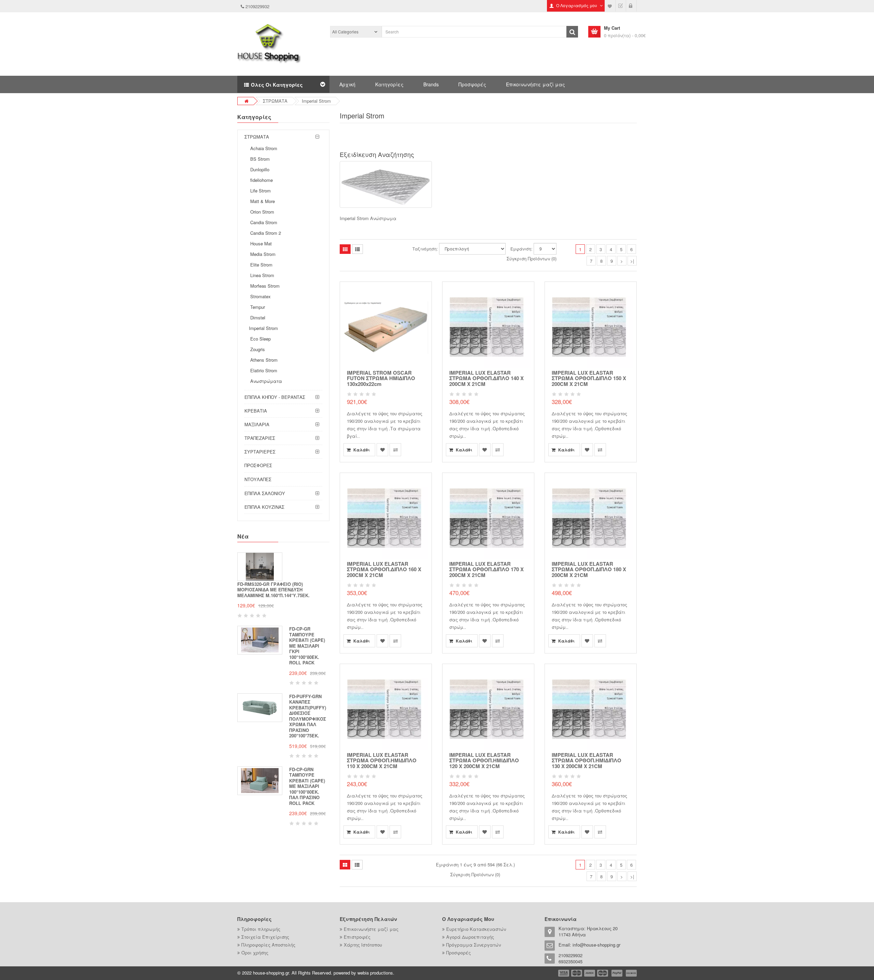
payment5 (617, 973)
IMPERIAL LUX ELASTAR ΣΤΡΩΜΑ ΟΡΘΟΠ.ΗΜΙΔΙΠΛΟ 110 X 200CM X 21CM (382, 760)
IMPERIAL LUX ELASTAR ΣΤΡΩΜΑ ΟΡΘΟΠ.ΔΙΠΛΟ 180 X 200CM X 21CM (589, 569)
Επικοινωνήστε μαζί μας (535, 84)
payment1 (564, 973)
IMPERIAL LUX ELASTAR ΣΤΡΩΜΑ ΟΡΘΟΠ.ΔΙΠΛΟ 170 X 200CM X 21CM (486, 569)
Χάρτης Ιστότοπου (363, 944)
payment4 (603, 973)
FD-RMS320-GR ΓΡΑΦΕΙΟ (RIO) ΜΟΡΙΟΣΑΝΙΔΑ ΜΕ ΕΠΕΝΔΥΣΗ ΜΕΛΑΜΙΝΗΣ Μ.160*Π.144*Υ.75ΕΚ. (273, 590)
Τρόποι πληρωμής (260, 929)
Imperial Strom (316, 101)
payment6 (630, 973)
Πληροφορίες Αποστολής (268, 944)
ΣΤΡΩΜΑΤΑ (275, 101)
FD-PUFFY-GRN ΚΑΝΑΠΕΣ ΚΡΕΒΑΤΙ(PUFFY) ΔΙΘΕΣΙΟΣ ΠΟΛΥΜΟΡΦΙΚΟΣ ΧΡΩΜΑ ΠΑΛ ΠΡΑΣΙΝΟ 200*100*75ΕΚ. (307, 716)
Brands (431, 84)
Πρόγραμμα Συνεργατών (473, 944)
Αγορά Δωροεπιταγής (470, 937)
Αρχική (347, 84)
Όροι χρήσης (254, 952)
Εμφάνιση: (521, 248)
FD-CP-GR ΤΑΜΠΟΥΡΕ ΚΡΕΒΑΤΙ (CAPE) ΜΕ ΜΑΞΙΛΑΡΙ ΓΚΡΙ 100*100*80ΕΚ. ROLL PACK (307, 645)
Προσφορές (472, 84)
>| (632, 261)
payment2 (577, 973)
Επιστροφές (357, 937)
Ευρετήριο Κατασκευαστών (476, 929)
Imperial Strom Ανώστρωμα (368, 218)
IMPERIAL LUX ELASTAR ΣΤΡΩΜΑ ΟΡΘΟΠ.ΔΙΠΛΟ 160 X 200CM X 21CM (384, 569)
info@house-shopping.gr (596, 944)
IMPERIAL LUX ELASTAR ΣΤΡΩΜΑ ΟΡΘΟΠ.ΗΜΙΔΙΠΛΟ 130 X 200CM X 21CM (586, 760)
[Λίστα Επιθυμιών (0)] (610, 6)
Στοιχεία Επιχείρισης (265, 937)
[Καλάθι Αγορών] (631, 6)
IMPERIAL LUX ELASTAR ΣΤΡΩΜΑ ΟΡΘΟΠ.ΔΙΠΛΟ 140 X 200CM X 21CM (486, 378)
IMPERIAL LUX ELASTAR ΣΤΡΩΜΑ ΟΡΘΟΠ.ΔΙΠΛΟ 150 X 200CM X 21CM (589, 378)
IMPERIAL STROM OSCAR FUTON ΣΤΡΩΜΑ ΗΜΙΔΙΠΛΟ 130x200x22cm (381, 378)
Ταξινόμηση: (425, 248)
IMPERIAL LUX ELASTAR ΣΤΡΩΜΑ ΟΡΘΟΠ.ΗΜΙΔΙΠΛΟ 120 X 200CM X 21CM (484, 760)
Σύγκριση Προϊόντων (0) (531, 258)
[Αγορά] (620, 6)
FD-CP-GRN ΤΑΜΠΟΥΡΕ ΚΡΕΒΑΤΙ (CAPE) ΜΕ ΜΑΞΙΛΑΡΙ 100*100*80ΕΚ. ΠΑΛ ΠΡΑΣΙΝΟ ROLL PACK (307, 786)
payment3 (590, 973)
